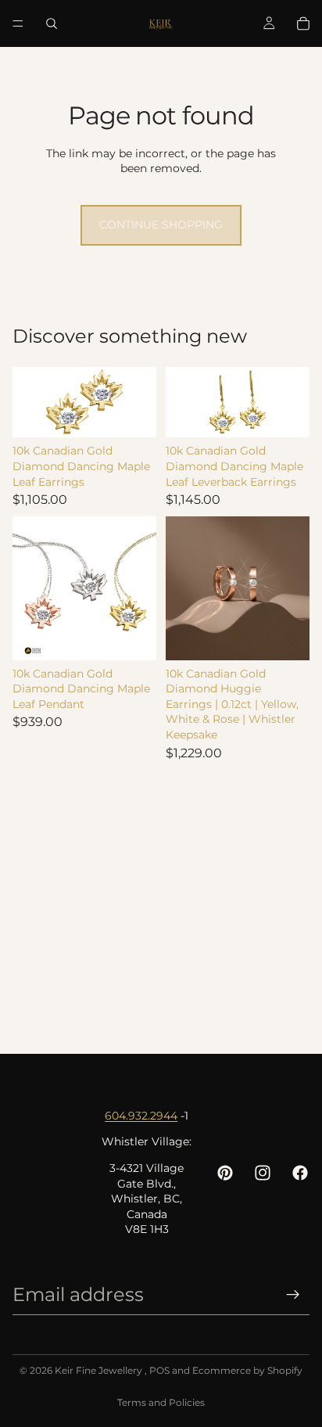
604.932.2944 (141, 1116)
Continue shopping (161, 224)
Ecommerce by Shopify (247, 1370)
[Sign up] (293, 1294)
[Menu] (18, 23)
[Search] (51, 23)
